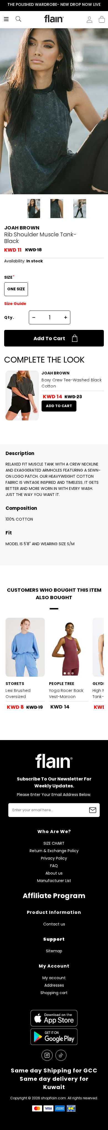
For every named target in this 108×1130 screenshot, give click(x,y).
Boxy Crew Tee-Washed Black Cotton (72, 383)
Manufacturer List (54, 880)
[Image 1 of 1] (25, 647)
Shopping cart (102, 17)
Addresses (54, 985)
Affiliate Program (54, 896)
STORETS (15, 683)
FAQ (54, 865)
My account (54, 978)
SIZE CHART (54, 843)
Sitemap (54, 951)
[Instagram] (47, 1055)
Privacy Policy (54, 858)
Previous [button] (3, 4)
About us (54, 873)
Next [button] (104, 4)
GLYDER (100, 683)
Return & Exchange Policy (54, 851)
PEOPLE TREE (61, 683)
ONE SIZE (16, 289)
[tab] (18, 417)
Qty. (9, 317)
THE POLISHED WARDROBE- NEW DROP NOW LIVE (54, 4)
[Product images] (22, 395)
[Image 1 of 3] (22, 395)
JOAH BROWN (21, 227)
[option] (54, 4)
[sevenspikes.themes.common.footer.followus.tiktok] (60, 1055)
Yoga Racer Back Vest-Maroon (66, 693)
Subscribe (93, 810)
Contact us (54, 924)
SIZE (8, 277)
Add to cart (49, 338)
